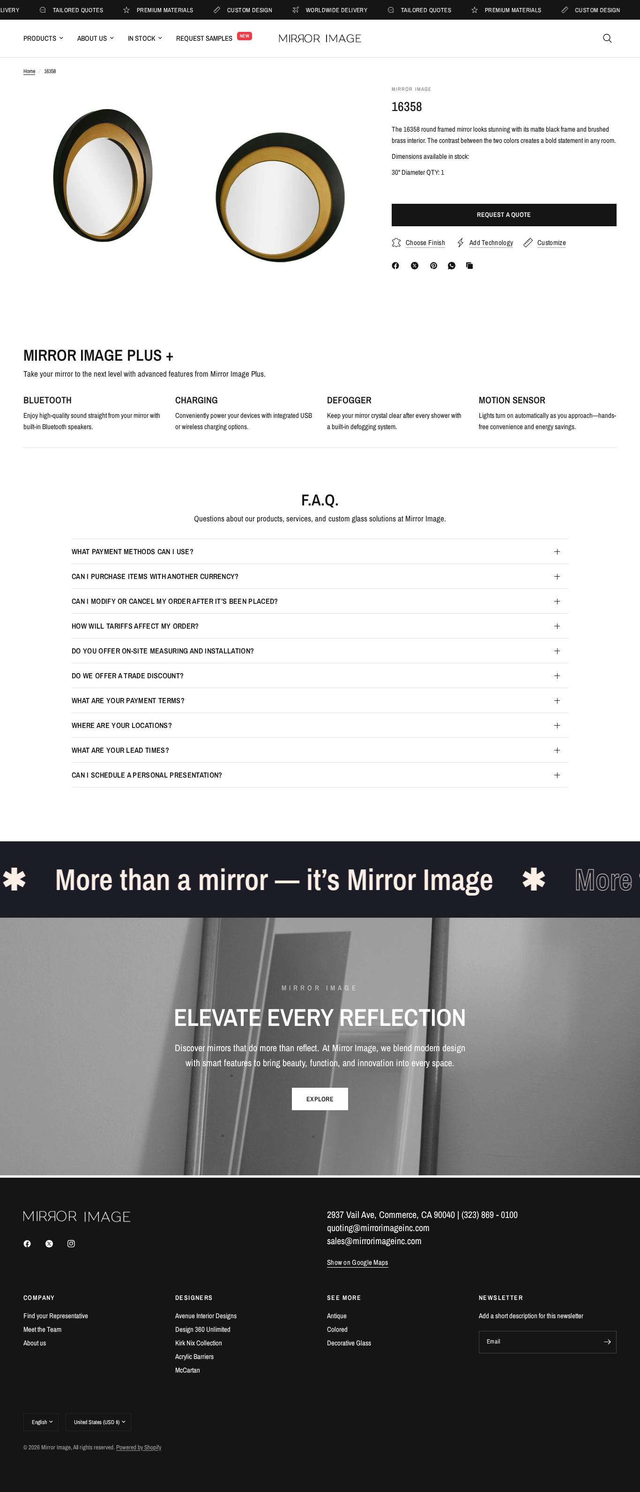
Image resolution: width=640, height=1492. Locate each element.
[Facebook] (397, 265)
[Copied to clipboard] (471, 265)
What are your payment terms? (128, 700)
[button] (320, 1099)
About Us (92, 38)
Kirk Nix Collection (198, 1343)
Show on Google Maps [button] (357, 1262)
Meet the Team (42, 1329)
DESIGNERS (194, 1297)
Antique (337, 1316)
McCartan (187, 1370)
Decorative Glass (349, 1343)
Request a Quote (504, 215)
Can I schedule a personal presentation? (147, 775)
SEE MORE (344, 1297)
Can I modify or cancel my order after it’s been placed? (175, 601)
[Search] (607, 38)
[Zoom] (173, 105)
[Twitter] (55, 1243)
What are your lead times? (120, 750)
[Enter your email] (607, 1342)
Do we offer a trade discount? (128, 675)
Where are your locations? (122, 725)
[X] (416, 265)
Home (29, 71)
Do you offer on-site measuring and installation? (163, 651)
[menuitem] (46, 38)
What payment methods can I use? (132, 551)
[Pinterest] (435, 265)
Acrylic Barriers (194, 1356)
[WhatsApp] (453, 265)
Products (39, 38)
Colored (337, 1329)
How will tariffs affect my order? (135, 626)
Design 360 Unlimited (203, 1329)
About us (34, 1343)
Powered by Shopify (138, 1447)
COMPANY (39, 1297)
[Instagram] (77, 1243)
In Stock (141, 38)
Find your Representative (55, 1316)
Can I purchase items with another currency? (155, 576)
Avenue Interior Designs (206, 1316)
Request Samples (204, 38)
